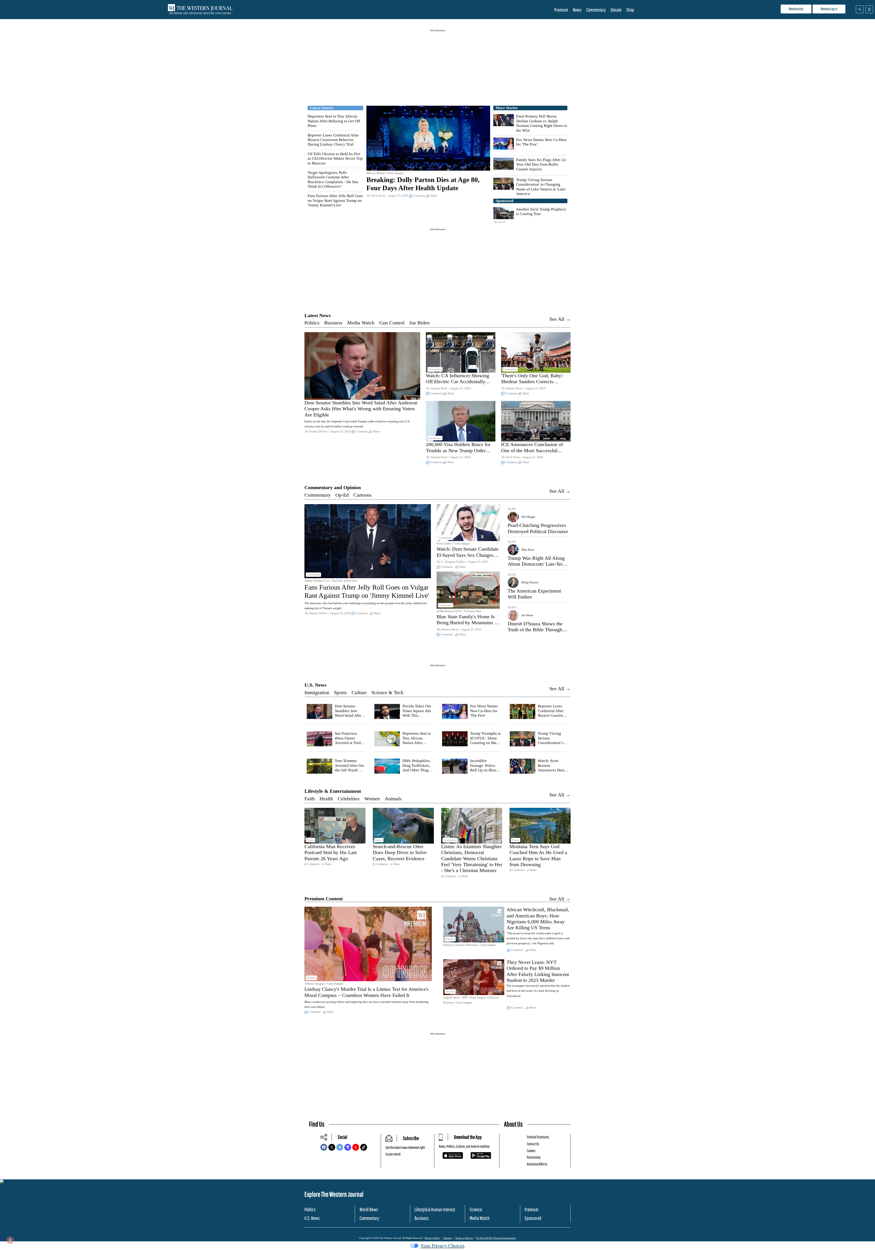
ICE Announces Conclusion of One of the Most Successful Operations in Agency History (532, 450)
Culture (359, 692)
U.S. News (315, 685)
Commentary (596, 10)
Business (333, 323)
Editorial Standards (538, 1137)
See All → (560, 319)
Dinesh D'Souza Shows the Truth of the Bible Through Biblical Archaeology (535, 630)
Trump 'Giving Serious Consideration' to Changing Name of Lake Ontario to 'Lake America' (541, 187)
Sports (340, 692)
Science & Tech (387, 692)
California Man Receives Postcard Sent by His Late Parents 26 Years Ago (330, 852)
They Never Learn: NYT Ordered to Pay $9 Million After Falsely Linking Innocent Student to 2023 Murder (538, 971)
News (577, 10)
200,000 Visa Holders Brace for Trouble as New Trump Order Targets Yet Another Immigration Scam (459, 453)
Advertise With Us (537, 1164)
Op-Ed (342, 495)
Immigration (316, 692)
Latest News (317, 315)
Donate (616, 10)
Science (476, 1209)
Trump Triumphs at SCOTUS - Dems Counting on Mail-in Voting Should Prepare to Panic (485, 742)
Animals (393, 798)
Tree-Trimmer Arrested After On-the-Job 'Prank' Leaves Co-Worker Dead (350, 770)
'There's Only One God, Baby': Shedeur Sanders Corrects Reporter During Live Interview (533, 381)
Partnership (533, 1157)
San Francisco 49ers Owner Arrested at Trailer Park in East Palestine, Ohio (349, 742)
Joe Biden (419, 323)
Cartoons (362, 495)
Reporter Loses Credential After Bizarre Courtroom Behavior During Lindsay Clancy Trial (333, 140)
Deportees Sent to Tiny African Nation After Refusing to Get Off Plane (334, 121)
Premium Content (323, 898)
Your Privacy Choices (442, 1245)
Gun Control (391, 323)
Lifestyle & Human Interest (434, 1209)
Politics (311, 323)
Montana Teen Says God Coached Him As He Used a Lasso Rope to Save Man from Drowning (538, 855)
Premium (561, 10)
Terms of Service (464, 1238)
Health (326, 798)
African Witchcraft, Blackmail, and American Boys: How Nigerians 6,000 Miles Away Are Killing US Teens (538, 918)
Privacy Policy (432, 1238)
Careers (531, 1150)
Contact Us (533, 1144)
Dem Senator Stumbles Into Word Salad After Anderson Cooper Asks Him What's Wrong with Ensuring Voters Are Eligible (360, 409)
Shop (630, 10)
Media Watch (360, 323)
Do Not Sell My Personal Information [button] (496, 1238)
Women (372, 798)
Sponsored (533, 1218)
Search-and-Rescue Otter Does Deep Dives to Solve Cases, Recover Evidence (400, 852)
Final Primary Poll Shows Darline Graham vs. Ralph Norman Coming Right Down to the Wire (541, 123)
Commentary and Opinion (332, 487)
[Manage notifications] (10, 1240)
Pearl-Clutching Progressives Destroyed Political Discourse (538, 528)
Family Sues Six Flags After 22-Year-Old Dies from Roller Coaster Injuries (541, 164)
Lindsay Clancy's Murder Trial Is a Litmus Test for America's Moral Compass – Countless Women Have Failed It (366, 992)
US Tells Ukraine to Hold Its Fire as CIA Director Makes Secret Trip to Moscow (335, 158)
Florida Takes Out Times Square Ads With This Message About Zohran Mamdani (416, 715)
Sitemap (447, 1238)
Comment (419, 195)
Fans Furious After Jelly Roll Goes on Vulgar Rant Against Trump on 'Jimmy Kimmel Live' (335, 200)
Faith (309, 798)
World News (369, 1209)
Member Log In (829, 9)
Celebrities (349, 798)
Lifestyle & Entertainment (332, 791)
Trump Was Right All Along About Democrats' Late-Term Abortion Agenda (537, 564)
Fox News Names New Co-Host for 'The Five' (484, 711)
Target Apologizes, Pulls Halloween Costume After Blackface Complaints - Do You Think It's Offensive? (333, 179)
